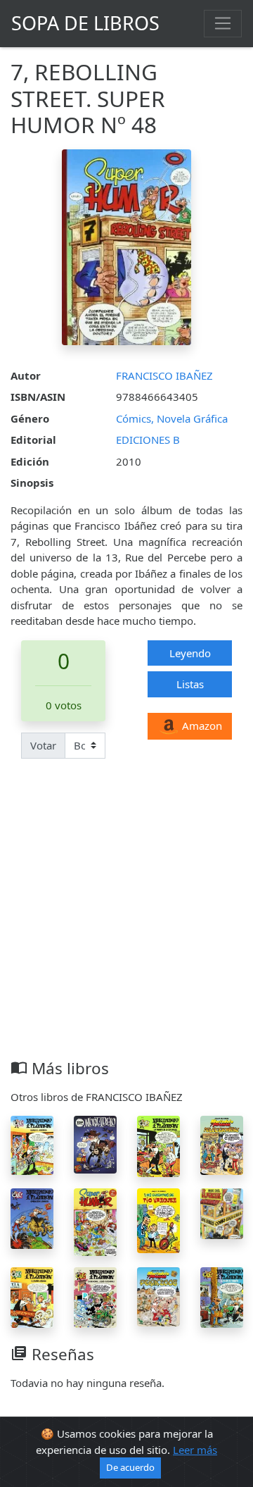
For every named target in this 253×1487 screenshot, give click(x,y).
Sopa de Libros (85, 23)
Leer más (195, 1450)
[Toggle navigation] (223, 23)
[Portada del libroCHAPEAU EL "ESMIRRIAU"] (32, 1144)
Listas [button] (190, 684)
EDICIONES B (148, 440)
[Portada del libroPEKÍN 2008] (158, 1295)
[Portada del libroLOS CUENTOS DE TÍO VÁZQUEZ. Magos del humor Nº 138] (158, 1219)
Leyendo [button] (190, 653)
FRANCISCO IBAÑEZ (164, 375)
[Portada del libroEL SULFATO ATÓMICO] (32, 1296)
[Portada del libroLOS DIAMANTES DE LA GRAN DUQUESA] (158, 1145)
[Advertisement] (126, 925)
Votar (43, 745)
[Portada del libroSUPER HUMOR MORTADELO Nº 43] (95, 1221)
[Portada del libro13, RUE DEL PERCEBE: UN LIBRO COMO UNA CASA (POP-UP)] (221, 1212)
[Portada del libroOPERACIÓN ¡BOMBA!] (32, 1217)
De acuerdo (130, 1467)
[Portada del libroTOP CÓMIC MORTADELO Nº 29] (95, 1143)
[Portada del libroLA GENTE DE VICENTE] (221, 1296)
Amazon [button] (200, 725)
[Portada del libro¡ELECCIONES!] (221, 1144)
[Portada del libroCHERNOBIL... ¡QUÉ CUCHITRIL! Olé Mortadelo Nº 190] (95, 1296)
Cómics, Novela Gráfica (172, 418)
